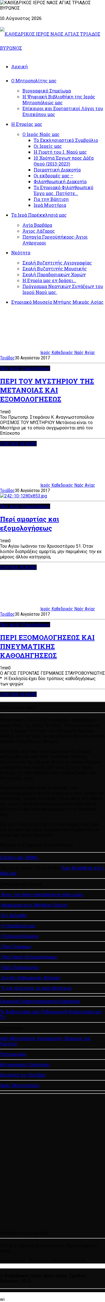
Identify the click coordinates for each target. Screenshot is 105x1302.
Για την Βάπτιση (51, 199)
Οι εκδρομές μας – (53, 175)
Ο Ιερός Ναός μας (41, 134)
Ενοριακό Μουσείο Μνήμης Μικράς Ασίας (57, 302)
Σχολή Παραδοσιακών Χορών (54, 274)
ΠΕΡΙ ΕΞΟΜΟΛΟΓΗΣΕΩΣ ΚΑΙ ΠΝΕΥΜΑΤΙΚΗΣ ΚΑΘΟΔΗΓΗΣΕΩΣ (47, 646)
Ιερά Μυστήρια (50, 205)
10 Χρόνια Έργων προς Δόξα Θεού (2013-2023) (64, 161)
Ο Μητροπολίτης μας (34, 80)
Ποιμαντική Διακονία (57, 170)
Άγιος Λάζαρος (38, 231)
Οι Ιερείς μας (48, 146)
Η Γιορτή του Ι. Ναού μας (60, 152)
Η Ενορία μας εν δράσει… (49, 280)
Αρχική (19, 66)
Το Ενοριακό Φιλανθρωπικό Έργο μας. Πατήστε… (63, 190)
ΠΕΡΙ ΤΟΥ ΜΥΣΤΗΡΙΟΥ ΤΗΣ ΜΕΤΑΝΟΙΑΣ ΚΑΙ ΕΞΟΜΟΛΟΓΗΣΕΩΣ (47, 390)
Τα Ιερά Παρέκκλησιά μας (39, 215)
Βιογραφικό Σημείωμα (46, 91)
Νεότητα (20, 252)
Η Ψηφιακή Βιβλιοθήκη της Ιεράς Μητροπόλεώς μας (58, 99)
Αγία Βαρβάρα (37, 225)
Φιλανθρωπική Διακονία (60, 181)
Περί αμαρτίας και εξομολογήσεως (29, 524)
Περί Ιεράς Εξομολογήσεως (25, 368)
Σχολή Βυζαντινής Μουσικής (54, 268)
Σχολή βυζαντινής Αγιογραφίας (57, 263)
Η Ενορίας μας (26, 124)
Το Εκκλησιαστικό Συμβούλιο (66, 140)
